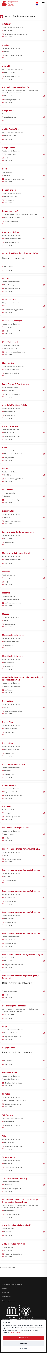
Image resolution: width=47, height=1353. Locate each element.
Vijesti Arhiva (6, 1297)
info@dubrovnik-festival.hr (13, 331)
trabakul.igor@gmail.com (12, 100)
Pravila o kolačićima (8, 1301)
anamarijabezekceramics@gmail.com (16, 34)
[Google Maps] (44, 30)
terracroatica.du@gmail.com (14, 1167)
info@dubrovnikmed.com (13, 582)
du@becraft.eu (9, 200)
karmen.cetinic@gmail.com (13, 1146)
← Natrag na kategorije (8, 1267)
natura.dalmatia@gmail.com (13, 795)
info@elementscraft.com (12, 373)
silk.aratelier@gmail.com (12, 76)
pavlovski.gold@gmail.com (13, 1254)
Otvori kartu (8, 37)
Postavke (23, 1348)
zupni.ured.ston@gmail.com (13, 521)
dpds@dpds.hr (9, 732)
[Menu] (43, 3)
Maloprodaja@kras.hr (11, 221)
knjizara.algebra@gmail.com (14, 55)
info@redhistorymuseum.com (14, 964)
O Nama (4, 1289)
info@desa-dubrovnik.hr (12, 288)
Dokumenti (5, 1293)
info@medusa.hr (10, 624)
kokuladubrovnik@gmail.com (14, 479)
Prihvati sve (23, 1338)
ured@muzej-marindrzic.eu (13, 859)
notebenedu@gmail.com (12, 817)
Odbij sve (23, 1343)
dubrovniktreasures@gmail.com (15, 352)
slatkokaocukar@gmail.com (13, 1083)
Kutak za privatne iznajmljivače (12, 1284)
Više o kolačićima (16, 1333)
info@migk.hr (9, 645)
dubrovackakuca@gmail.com (14, 310)
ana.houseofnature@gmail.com (14, 500)
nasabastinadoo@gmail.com (14, 711)
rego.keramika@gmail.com (13, 1037)
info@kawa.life (9, 457)
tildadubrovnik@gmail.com (13, 1188)
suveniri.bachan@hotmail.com (14, 179)
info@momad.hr (10, 158)
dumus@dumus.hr (10, 880)
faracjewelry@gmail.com (12, 394)
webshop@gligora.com (12, 436)
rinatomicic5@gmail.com (12, 242)
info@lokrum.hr (9, 542)
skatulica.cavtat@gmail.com (13, 1104)
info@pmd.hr (9, 838)
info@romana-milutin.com (13, 1125)
